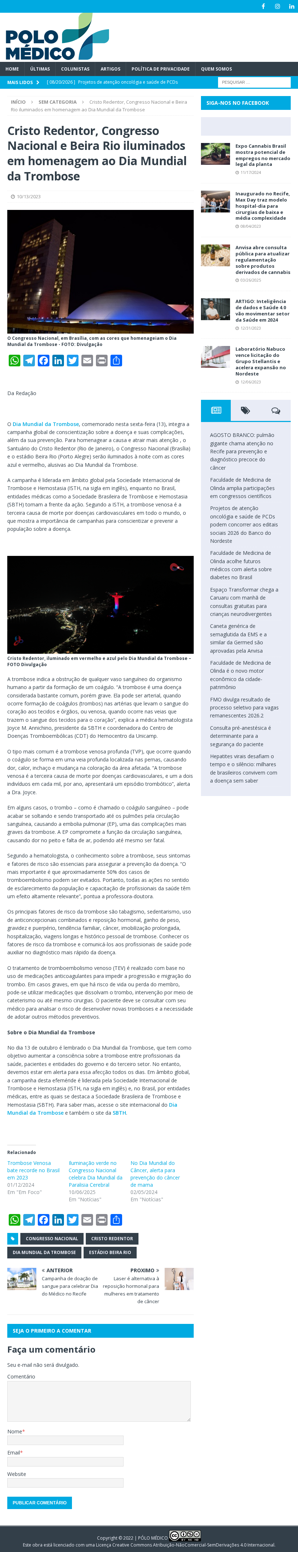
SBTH (119, 1112)
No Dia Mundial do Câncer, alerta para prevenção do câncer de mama (155, 1173)
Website (16, 1474)
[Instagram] (277, 6)
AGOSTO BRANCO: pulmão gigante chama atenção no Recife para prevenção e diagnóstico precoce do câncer (242, 451)
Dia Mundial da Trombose (46, 424)
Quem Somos (216, 69)
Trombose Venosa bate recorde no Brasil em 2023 (33, 1170)
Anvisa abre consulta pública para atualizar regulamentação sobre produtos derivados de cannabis (262, 259)
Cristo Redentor (112, 1238)
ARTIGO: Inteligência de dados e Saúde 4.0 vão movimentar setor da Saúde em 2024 (262, 310)
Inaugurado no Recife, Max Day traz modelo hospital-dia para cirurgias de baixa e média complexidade (262, 206)
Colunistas (75, 69)
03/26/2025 (251, 280)
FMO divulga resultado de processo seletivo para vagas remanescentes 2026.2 (244, 707)
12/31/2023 (251, 328)
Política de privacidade (161, 69)
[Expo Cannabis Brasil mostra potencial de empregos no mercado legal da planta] (215, 154)
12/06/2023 (251, 382)
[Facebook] (263, 6)
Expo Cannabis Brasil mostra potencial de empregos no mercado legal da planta (262, 155)
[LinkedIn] (291, 6)
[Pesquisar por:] (254, 81)
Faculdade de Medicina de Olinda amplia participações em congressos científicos (242, 488)
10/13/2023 (29, 196)
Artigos (110, 69)
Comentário (21, 1376)
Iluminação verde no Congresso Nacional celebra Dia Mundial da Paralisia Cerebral (95, 1173)
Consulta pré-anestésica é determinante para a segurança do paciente (240, 736)
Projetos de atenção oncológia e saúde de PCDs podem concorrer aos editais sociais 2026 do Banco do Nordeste (244, 524)
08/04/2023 (251, 226)
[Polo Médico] (54, 57)
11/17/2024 (251, 172)
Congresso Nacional (52, 1238)
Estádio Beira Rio (110, 1252)
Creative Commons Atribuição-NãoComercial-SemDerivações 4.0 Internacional (193, 1545)
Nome (14, 1431)
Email (13, 1452)
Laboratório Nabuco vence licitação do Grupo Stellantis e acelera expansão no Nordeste (260, 361)
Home (12, 69)
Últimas (40, 69)
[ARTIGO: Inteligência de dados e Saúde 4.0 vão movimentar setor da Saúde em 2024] (215, 309)
